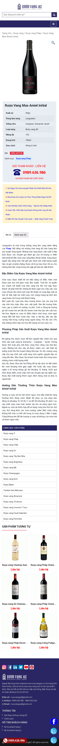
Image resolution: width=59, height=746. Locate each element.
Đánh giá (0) (20, 235)
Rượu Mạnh (9, 484)
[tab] (8, 235)
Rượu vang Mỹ (10, 467)
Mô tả (8, 235)
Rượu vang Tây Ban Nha (14, 456)
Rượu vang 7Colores (13, 501)
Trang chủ (6, 33)
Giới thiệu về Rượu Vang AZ (15, 715)
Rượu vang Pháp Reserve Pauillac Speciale (24, 643)
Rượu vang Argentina (13, 462)
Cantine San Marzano (13, 490)
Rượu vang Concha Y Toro (15, 507)
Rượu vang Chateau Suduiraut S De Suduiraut (25, 565)
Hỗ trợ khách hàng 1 (12, 727)
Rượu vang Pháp (33, 33)
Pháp (8, 248)
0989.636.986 (16, 740)
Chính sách (9, 719)
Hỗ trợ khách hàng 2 (12, 730)
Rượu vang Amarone (13, 496)
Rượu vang (18, 33)
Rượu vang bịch (11, 479)
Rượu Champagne (12, 473)
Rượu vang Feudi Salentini (15, 513)
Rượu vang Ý (9, 433)
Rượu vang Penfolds (13, 519)
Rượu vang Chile (11, 445)
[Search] (54, 14)
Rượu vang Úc (10, 450)
